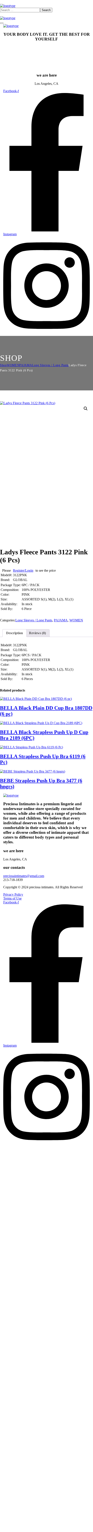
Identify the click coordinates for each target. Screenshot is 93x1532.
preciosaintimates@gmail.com (23, 876)
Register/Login (23, 570)
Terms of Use (12, 898)
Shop (3, 365)
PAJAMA (25, 365)
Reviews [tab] (37, 633)
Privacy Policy (13, 894)
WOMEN (13, 365)
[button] (86, 408)
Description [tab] (14, 633)
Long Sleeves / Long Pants (50, 365)
